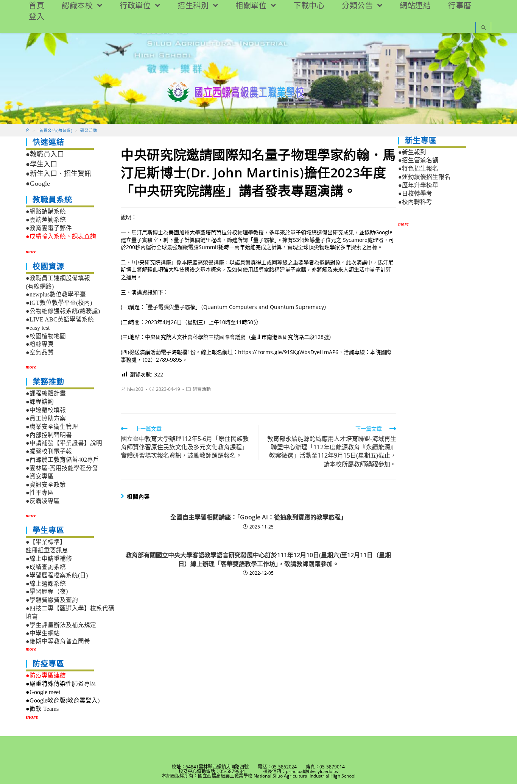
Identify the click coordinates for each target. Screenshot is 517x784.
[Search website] (483, 28)
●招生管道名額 (418, 160)
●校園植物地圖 (46, 336)
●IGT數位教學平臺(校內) (59, 302)
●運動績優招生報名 (424, 177)
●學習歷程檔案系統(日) (57, 575)
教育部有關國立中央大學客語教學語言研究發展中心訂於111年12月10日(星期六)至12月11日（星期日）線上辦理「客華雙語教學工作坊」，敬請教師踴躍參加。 (258, 559)
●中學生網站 (43, 633)
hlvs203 (135, 389)
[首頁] (28, 130)
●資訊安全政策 (46, 484)
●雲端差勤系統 (46, 219)
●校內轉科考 (415, 202)
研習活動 (202, 389)
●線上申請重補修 (49, 558)
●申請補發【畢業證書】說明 (64, 443)
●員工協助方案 (46, 418)
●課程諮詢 (40, 401)
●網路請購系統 (46, 211)
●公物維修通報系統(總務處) (63, 311)
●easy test (38, 328)
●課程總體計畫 (46, 393)
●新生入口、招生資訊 (58, 173)
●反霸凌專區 (43, 501)
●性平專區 (40, 492)
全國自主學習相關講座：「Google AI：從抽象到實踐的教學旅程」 (258, 517)
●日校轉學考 (415, 193)
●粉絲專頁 (40, 344)
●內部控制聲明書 (49, 435)
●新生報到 (412, 152)
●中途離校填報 (46, 410)
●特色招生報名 (418, 168)
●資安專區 (40, 476)
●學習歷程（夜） (49, 591)
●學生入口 (41, 164)
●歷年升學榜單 (418, 185)
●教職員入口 (45, 154)
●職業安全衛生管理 (52, 426)
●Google (38, 183)
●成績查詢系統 (46, 567)
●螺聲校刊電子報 (49, 451)
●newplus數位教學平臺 (56, 294)
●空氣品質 (40, 352)
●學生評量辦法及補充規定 (61, 625)
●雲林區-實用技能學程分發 (62, 468)
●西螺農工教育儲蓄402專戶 (62, 459)
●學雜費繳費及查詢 (52, 600)
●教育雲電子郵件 (49, 228)
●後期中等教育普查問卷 (58, 641)
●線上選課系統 (46, 583)
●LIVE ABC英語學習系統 (60, 319)
